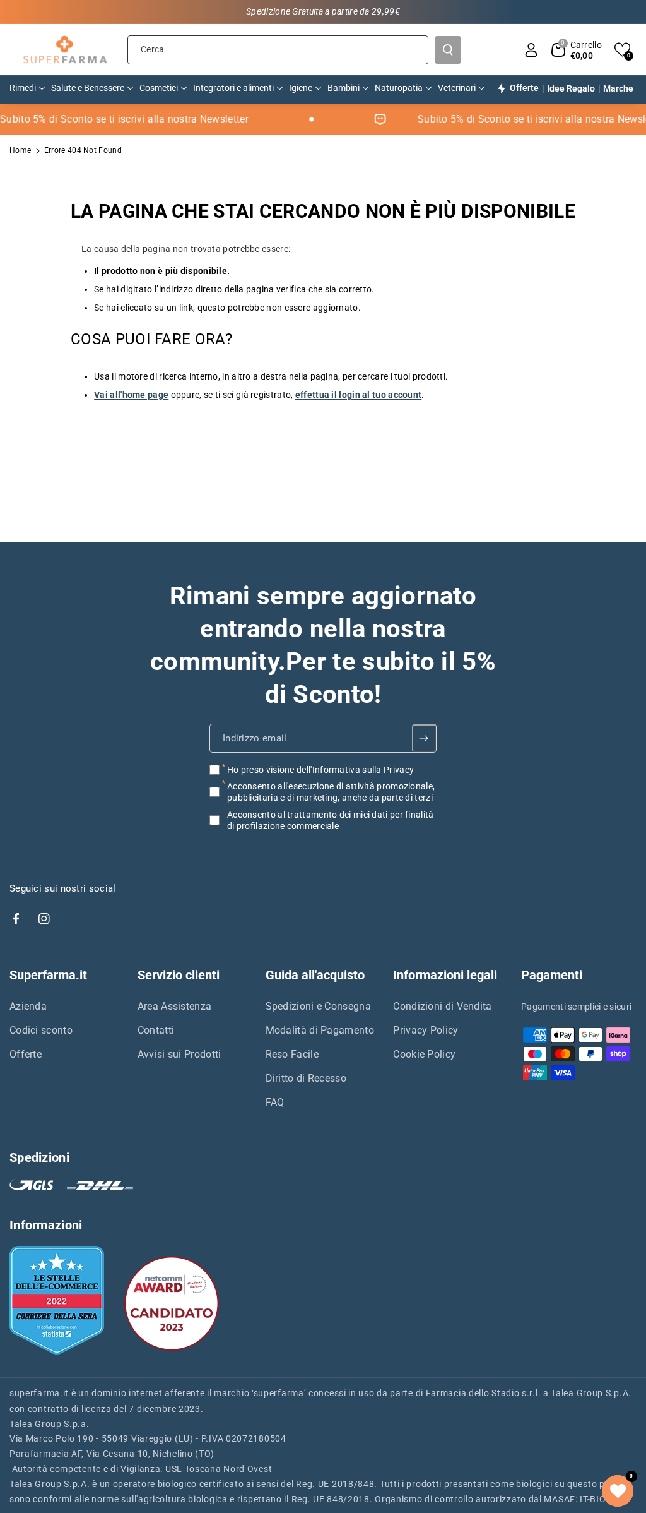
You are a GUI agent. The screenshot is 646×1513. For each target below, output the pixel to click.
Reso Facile (292, 1054)
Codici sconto (41, 1030)
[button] (576, 50)
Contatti (156, 1030)
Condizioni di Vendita (442, 1006)
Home (20, 150)
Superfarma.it (48, 975)
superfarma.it (39, 1393)
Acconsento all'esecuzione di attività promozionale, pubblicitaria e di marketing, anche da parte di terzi (331, 792)
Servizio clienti (179, 975)
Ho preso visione (320, 770)
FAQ (275, 1102)
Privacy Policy (425, 1030)
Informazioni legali (445, 975)
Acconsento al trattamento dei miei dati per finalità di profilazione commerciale (330, 819)
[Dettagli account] (531, 50)
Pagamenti (551, 975)
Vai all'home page (131, 395)
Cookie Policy (424, 1054)
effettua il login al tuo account (358, 395)
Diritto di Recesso (306, 1078)
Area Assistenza (175, 1006)
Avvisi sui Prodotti (179, 1054)
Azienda (28, 1006)
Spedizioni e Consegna (318, 1006)
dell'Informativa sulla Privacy (355, 770)
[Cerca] (448, 49)
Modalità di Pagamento (320, 1030)
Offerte (25, 1054)
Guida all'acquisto (315, 975)
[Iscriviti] (424, 738)
